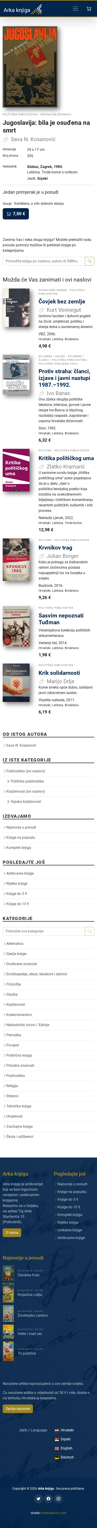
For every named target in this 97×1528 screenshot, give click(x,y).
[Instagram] (58, 1498)
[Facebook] (48, 1498)
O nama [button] (12, 1232)
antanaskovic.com (53, 1513)
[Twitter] (38, 1498)
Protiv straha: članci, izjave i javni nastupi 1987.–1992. (64, 378)
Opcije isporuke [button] (18, 1409)
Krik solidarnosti (59, 673)
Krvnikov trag (55, 547)
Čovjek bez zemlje (62, 301)
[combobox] (44, 261)
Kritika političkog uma (66, 458)
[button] (89, 8)
